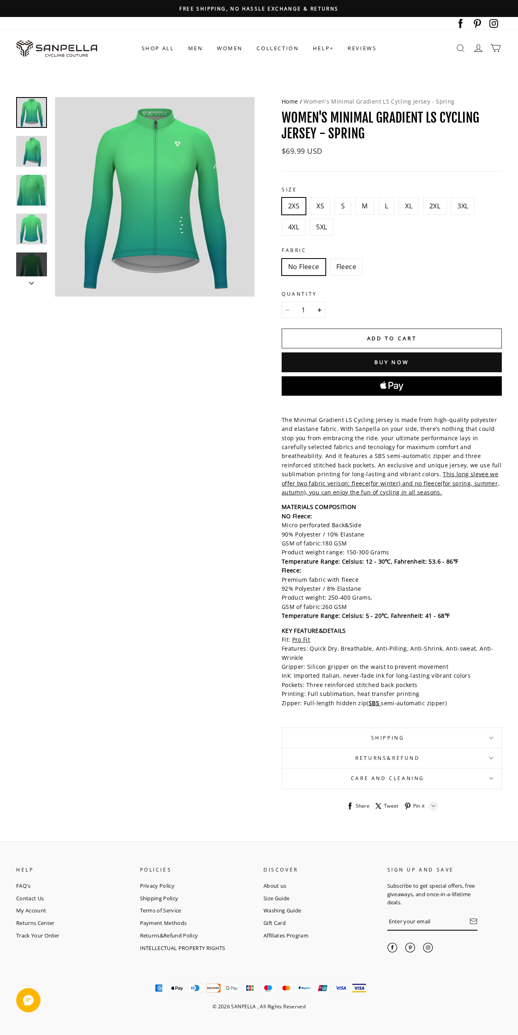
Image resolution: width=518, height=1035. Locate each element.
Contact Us (30, 898)
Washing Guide (282, 910)
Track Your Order (37, 935)
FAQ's (23, 885)
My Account (31, 910)
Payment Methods (163, 923)
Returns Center (35, 923)
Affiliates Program (285, 935)
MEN (195, 48)
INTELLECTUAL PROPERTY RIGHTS (182, 948)
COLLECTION (278, 48)
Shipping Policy (159, 898)
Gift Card (274, 923)
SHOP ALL (158, 48)
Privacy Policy (157, 885)
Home (290, 101)
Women (230, 48)
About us (275, 885)
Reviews (362, 48)
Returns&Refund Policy (169, 935)
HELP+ (323, 48)
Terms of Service (160, 910)
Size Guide (276, 898)
